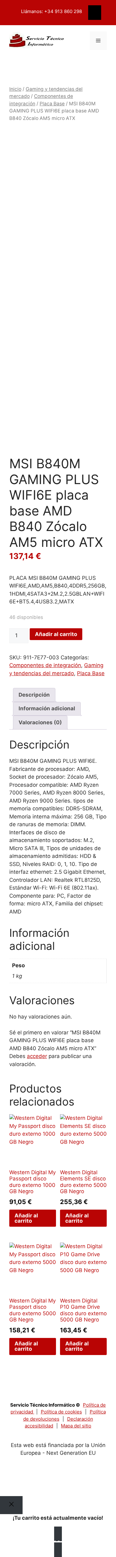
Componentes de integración (45, 665)
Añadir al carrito (56, 634)
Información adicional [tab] (47, 708)
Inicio (15, 89)
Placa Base (52, 104)
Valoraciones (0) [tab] (40, 722)
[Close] (11, 1505)
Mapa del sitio (76, 1426)
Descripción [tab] (34, 695)
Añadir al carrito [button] (26, 1218)
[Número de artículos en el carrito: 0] (94, 12)
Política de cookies (61, 1412)
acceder (37, 1056)
